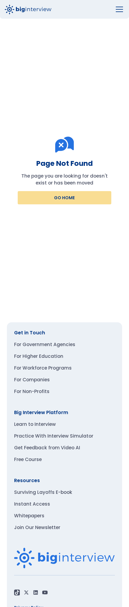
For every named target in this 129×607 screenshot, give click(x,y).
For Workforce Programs (43, 368)
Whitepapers (29, 516)
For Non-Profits (32, 391)
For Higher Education (38, 356)
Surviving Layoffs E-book (43, 492)
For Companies (32, 379)
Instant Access (32, 504)
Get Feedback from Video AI (47, 447)
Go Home (64, 198)
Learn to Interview (35, 424)
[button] (118, 9)
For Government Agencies (44, 344)
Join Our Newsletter (37, 527)
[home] (28, 9)
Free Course (28, 459)
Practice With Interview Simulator (53, 436)
